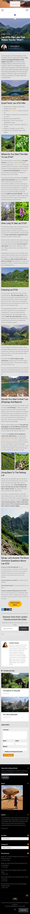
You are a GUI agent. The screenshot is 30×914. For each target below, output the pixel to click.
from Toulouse (13, 110)
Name (5, 740)
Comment (6, 729)
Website (5, 746)
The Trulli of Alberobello (10, 714)
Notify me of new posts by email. (14, 751)
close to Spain (17, 164)
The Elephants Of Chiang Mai (11, 690)
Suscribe (5, 777)
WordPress (14, 906)
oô (22, 634)
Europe (3, 34)
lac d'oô (10, 634)
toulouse (4, 636)
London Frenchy (15, 46)
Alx (24, 906)
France (8, 34)
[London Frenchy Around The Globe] (15, 15)
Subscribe (24, 628)
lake (15, 634)
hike (6, 634)
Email (17, 740)
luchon (18, 634)
